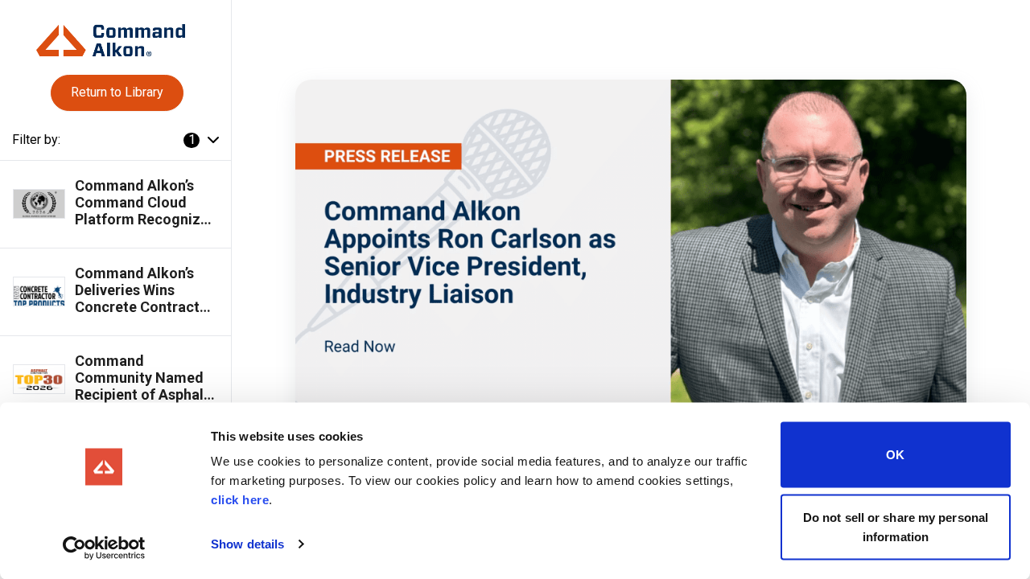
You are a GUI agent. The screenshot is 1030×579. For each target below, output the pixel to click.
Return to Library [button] (117, 92)
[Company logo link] (115, 34)
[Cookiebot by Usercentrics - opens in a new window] (104, 548)
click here (240, 500)
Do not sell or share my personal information (895, 526)
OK (895, 455)
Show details (247, 544)
